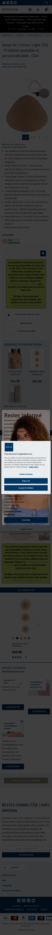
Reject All (26, 481)
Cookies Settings (26, 474)
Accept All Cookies (26, 488)
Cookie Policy (33, 467)
